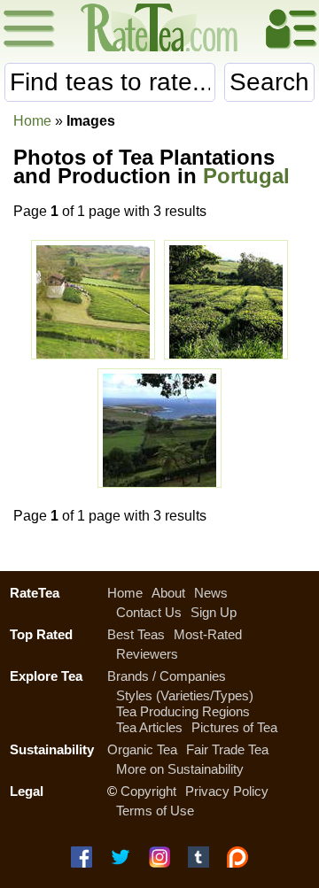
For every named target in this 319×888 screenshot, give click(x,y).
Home (32, 120)
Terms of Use (155, 810)
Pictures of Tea (234, 727)
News (211, 592)
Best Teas (136, 634)
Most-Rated (208, 634)
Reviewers (147, 653)
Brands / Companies (166, 675)
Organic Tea (142, 749)
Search (269, 82)
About (168, 592)
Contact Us (149, 612)
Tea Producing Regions (183, 711)
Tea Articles (149, 727)
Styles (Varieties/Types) (184, 695)
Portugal (246, 176)
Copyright (148, 791)
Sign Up (214, 612)
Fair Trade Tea (227, 749)
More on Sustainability (180, 768)
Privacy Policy (226, 791)
